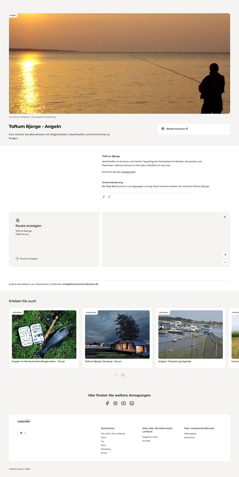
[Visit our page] (107, 403)
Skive (103, 437)
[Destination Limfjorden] (24, 421)
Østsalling (106, 449)
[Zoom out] (225, 262)
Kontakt (146, 441)
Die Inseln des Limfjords (113, 433)
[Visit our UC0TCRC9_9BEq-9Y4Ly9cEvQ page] (123, 403)
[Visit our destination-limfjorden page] (131, 403)
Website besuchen (175, 128)
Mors (103, 445)
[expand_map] (225, 217)
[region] (166, 239)
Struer (104, 453)
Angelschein (128, 172)
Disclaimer (189, 437)
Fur (102, 441)
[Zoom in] (225, 254)
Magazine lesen (150, 437)
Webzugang (190, 433)
